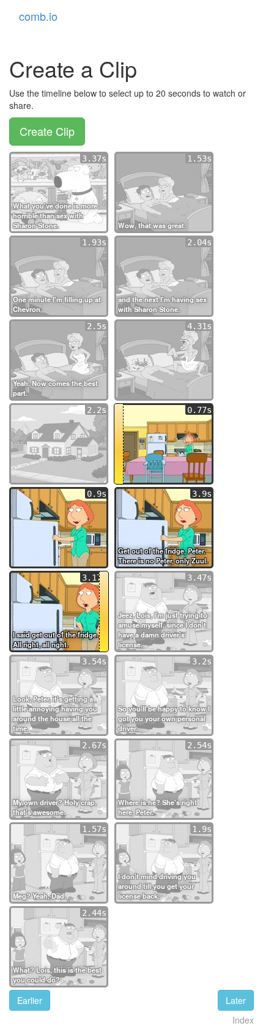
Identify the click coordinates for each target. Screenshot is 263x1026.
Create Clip (47, 131)
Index (243, 1020)
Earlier (29, 1000)
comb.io (38, 16)
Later (236, 1000)
